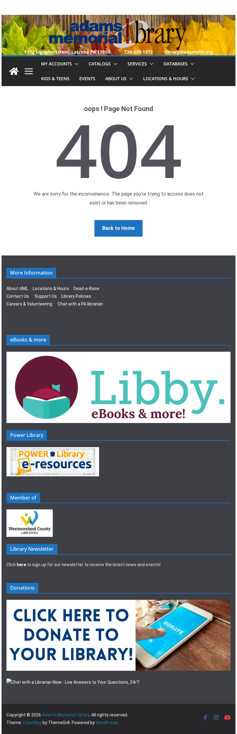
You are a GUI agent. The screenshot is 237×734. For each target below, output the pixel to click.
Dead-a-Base (86, 288)
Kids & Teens (55, 78)
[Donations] (118, 603)
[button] (75, 64)
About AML (17, 288)
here (21, 564)
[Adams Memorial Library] (118, 19)
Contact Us (17, 296)
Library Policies (76, 296)
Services (137, 64)
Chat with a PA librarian (80, 303)
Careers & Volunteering (29, 303)
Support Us (46, 296)
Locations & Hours (51, 288)
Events (87, 78)
